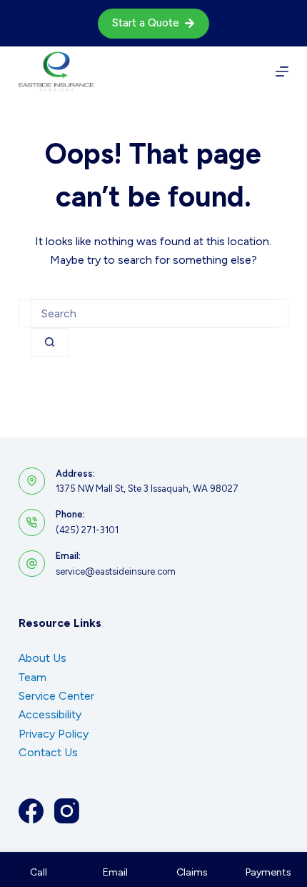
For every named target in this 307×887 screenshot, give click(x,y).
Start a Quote (145, 22)
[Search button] (49, 342)
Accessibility (50, 714)
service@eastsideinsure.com (116, 571)
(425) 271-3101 (87, 530)
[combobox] (153, 313)
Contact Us (48, 752)
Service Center (56, 696)
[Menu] (282, 71)
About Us (42, 658)
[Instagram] (66, 810)
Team (32, 677)
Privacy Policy (54, 733)
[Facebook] (31, 810)
